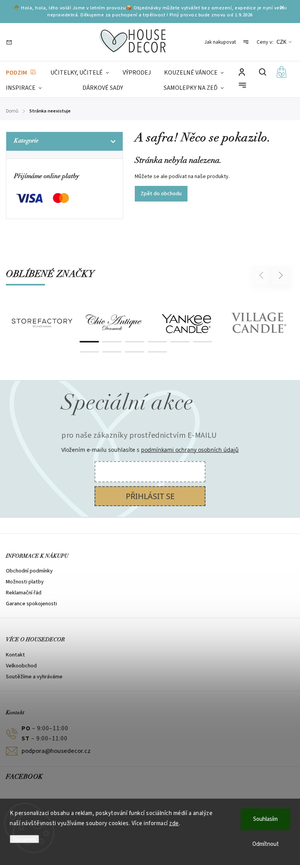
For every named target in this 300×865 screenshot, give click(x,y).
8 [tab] (112, 352)
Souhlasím (265, 819)
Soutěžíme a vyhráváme (34, 677)
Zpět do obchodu (161, 194)
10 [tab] (157, 352)
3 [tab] (135, 341)
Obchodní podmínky (29, 571)
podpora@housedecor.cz (56, 751)
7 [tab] (89, 352)
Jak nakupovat (220, 42)
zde (174, 823)
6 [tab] (202, 341)
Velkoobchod (21, 666)
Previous (262, 275)
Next (281, 275)
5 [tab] (180, 341)
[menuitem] (21, 72)
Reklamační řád (23, 593)
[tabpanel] (42, 323)
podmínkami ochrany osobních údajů (190, 449)
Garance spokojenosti (31, 604)
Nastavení (24, 839)
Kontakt (15, 655)
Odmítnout (265, 844)
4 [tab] (157, 341)
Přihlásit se (150, 496)
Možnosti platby (25, 582)
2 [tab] (112, 341)
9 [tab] (135, 352)
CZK (282, 42)
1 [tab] (89, 341)
